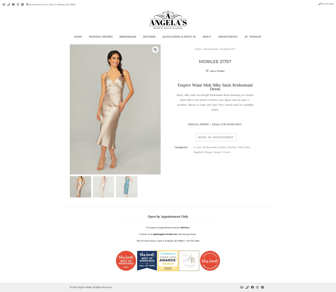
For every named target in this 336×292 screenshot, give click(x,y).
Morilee (232, 147)
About (206, 36)
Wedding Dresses (101, 36)
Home (78, 36)
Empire (222, 147)
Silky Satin (244, 147)
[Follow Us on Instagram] (18, 4)
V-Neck (226, 152)
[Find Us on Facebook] (13, 4)
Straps (216, 152)
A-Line (197, 147)
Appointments (227, 36)
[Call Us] (8, 4)
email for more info (227, 124)
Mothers (149, 36)
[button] (155, 49)
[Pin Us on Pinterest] (22, 4)
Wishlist (255, 36)
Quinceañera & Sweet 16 (178, 36)
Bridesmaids (128, 36)
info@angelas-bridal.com (165, 234)
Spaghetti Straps (203, 152)
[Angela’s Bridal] (168, 19)
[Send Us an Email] (4, 4)
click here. (185, 227)
